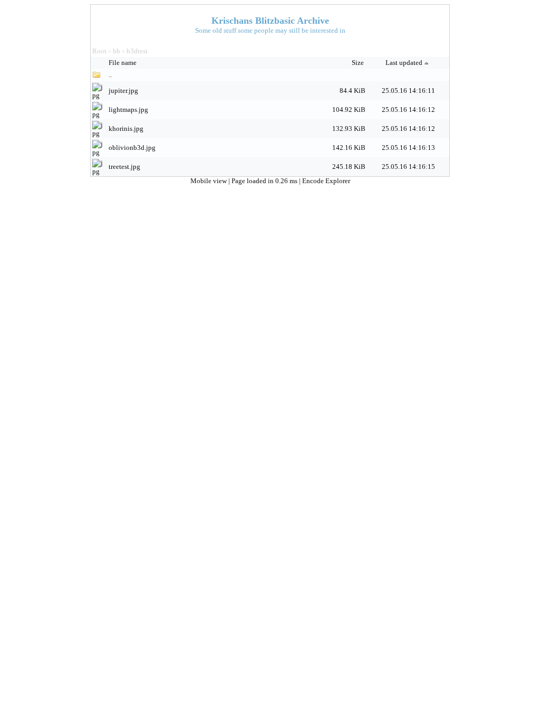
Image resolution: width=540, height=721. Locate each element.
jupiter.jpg (123, 90)
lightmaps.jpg (128, 109)
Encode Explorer (326, 181)
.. (110, 75)
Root (99, 51)
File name (123, 63)
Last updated (403, 63)
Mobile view (209, 181)
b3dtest (137, 51)
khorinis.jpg (126, 128)
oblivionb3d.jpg (132, 147)
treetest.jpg (124, 166)
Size (358, 63)
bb (116, 51)
